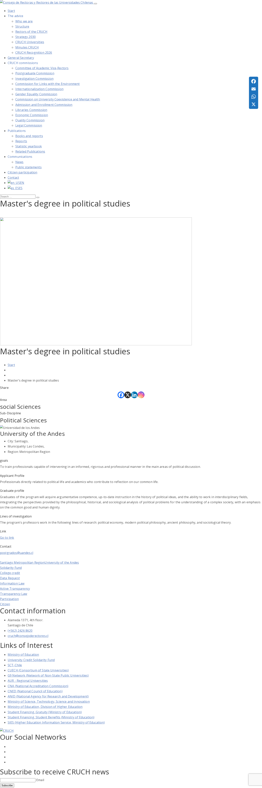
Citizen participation (22, 172)
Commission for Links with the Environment (47, 84)
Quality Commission (29, 120)
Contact (13, 177)
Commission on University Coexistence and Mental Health (57, 99)
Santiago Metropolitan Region (22, 562)
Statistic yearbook (28, 146)
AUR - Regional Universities (28, 681)
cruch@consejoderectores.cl (28, 636)
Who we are (24, 21)
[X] (127, 395)
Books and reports (29, 136)
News (19, 162)
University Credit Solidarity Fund (31, 660)
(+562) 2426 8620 (20, 630)
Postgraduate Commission (34, 73)
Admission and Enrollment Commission (44, 105)
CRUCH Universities (29, 42)
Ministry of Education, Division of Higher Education (45, 707)
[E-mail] (253, 89)
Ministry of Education (23, 654)
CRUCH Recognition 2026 (33, 52)
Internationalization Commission (39, 89)
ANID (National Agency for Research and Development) (48, 696)
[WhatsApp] (253, 96)
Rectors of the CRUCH (31, 32)
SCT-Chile (15, 665)
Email (40, 780)
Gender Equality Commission (36, 94)
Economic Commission (31, 115)
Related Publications (30, 151)
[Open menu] (95, 3)
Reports (21, 141)
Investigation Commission (34, 78)
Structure (22, 26)
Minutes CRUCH (27, 47)
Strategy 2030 (25, 37)
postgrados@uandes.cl (16, 553)
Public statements (28, 167)
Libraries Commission (31, 110)
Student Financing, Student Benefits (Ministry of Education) (51, 717)
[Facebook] (121, 395)
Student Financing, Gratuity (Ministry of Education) (45, 712)
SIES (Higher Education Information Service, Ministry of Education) (56, 722)
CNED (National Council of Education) (35, 691)
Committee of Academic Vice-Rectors (41, 68)
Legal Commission (28, 125)
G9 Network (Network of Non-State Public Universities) (48, 675)
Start (11, 365)
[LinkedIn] (134, 395)
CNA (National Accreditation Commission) (38, 686)
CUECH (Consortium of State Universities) (38, 670)
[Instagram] (141, 395)
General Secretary (21, 58)
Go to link (7, 537)
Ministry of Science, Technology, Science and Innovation (49, 701)
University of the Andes (61, 562)
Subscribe (7, 785)
